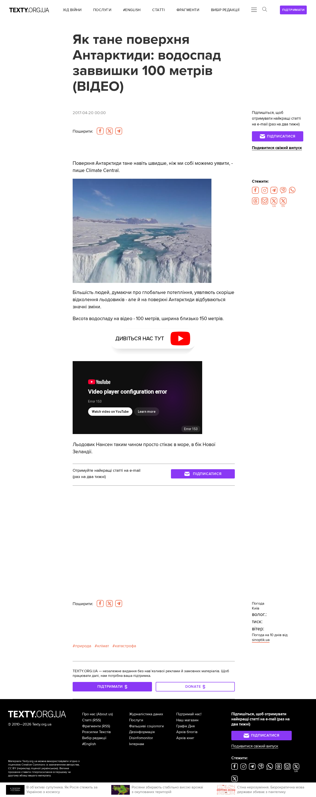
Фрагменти (91, 726)
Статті (87, 720)
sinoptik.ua (261, 640)
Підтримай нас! (188, 714)
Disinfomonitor (141, 738)
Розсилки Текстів (96, 732)
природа (83, 646)
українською (49, 768)
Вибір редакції (94, 738)
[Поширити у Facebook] (100, 131)
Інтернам (136, 744)
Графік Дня (185, 726)
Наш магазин (187, 720)
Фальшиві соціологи (146, 726)
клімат (103, 646)
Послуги (136, 720)
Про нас (89, 714)
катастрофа (125, 646)
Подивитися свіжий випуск (277, 148)
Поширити (83, 131)
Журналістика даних (146, 714)
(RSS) (97, 720)
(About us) (104, 714)
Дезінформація (142, 732)
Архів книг (185, 738)
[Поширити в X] (109, 131)
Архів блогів (187, 732)
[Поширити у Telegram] (118, 131)
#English (89, 744)
